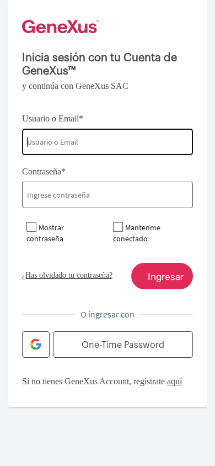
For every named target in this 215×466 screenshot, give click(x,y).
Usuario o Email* (52, 118)
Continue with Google (36, 344)
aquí (174, 381)
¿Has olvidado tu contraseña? (67, 275)
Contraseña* (44, 171)
